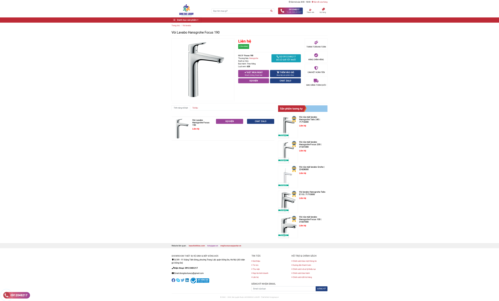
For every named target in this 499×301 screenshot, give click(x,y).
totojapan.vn (212, 246)
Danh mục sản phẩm (187, 20)
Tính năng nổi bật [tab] (181, 108)
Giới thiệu (256, 261)
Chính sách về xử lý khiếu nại (304, 269)
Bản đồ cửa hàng (320, 2)
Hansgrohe (253, 58)
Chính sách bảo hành (301, 273)
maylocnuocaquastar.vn (230, 246)
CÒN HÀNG (243, 46)
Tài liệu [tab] (195, 108)
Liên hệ (255, 277)
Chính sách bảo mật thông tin (304, 261)
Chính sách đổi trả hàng (302, 277)
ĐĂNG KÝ (321, 288)
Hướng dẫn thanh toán (301, 265)
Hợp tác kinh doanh (260, 273)
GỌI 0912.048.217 (286, 58)
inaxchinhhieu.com (197, 246)
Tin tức (255, 265)
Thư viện (256, 269)
